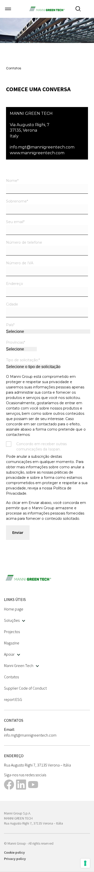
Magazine (11, 642)
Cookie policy (14, 852)
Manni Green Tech (18, 665)
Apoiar (9, 654)
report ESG (13, 699)
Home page (13, 608)
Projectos (12, 631)
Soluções (12, 620)
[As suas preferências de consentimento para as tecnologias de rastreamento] (85, 863)
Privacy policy (15, 858)
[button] (8, 9)
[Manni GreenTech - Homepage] (47, 9)
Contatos (11, 676)
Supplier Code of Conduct (25, 688)
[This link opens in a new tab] (9, 785)
